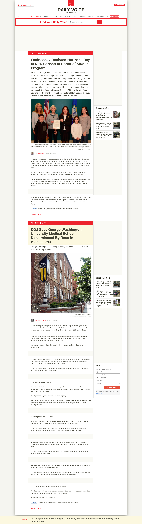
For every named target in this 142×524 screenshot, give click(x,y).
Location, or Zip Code (101, 375)
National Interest (71, 16)
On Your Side (58, 16)
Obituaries (100, 16)
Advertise (114, 16)
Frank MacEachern (40, 153)
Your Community (46, 16)
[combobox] (25, 5)
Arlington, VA (38, 223)
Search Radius (100, 380)
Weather (91, 16)
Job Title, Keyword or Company (104, 369)
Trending (83, 16)
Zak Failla (37, 320)
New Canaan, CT (39, 53)
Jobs (107, 16)
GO (99, 22)
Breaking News (33, 16)
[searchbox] (27, 5)
